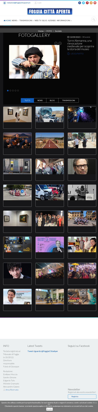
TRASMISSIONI (26, 20)
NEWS (14, 20)
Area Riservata (11, 389)
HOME (8, 20)
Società (87, 37)
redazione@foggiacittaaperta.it (18, 3)
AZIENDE (52, 20)
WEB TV (38, 20)
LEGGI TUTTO (76, 53)
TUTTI (27, 100)
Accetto (49, 409)
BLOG (44, 20)
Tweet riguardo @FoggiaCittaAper (42, 351)
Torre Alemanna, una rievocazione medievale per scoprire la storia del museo (80, 45)
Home (41, 31)
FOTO (49, 31)
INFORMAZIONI (64, 20)
